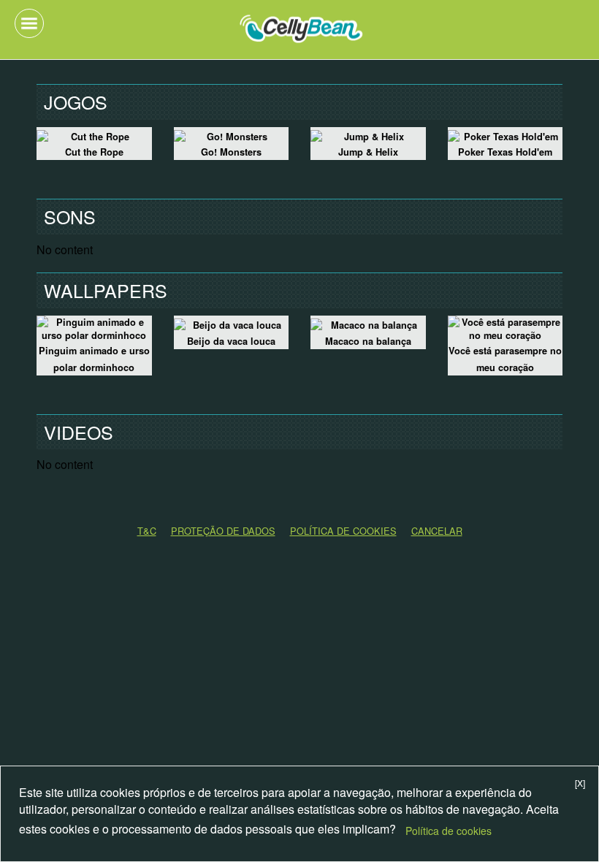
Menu (29, 23)
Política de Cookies (343, 531)
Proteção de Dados (223, 531)
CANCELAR (436, 531)
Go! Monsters (231, 152)
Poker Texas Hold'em (505, 152)
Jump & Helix (368, 152)
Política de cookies (448, 830)
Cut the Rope (94, 152)
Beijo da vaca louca (231, 341)
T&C (146, 531)
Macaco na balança (368, 341)
